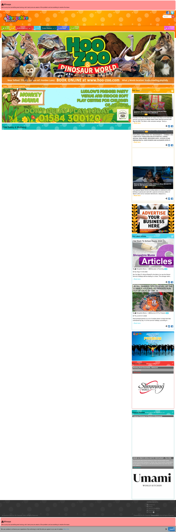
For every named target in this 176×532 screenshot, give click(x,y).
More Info (66, 529)
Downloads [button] (151, 510)
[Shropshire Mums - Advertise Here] (153, 218)
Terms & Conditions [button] (154, 508)
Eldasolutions (155, 515)
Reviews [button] (48, 28)
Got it (172, 529)
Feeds (150, 512)
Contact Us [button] (151, 505)
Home (5, 86)
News (13, 28)
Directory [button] (24, 28)
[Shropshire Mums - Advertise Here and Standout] (153, 346)
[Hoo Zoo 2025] (88, 58)
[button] (169, 28)
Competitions (63, 28)
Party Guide (75, 28)
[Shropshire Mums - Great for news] (66, 105)
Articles (38, 28)
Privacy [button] (150, 506)
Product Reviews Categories (16, 86)
